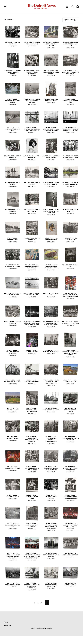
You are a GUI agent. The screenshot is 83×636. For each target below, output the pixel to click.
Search (6, 622)
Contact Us (7, 625)
